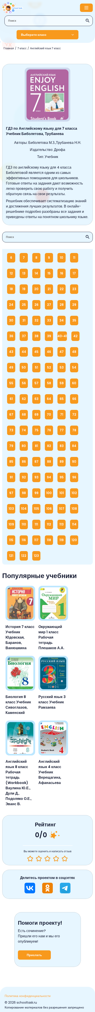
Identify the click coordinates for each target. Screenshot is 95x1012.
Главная (9, 48)
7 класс (22, 48)
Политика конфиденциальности (28, 996)
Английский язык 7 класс (45, 48)
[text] (65, 859)
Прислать (34, 955)
